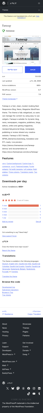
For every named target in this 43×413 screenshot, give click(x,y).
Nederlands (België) (18, 269)
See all (38, 221)
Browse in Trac (7, 292)
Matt (5, 365)
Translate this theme (9, 276)
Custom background (14, 163)
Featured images (22, 166)
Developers (6, 350)
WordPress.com (9, 361)
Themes (5, 10)
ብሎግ (4, 163)
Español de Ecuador (17, 266)
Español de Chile (25, 264)
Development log (8, 287)
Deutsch (5, 264)
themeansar (10, 31)
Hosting (5, 332)
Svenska (14, 272)
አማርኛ (9, 383)
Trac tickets (6, 295)
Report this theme (8, 250)
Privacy (5, 335)
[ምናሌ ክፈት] (39, 3)
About (4, 324)
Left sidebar (28, 169)
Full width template (16, 169)
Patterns (26, 335)
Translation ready (26, 172)
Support (5, 347)
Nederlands (30, 269)
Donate (27, 350)
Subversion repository (10, 290)
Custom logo (27, 163)
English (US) (13, 264)
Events (25, 347)
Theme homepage (9, 99)
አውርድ (32, 69)
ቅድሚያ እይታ (12, 69)
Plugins (25, 332)
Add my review (7, 221)
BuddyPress (8, 373)
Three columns (13, 172)
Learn (4, 343)
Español (28, 266)
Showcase (27, 324)
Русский (5, 272)
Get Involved (28, 343)
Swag (26, 354)
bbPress (6, 369)
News (4, 328)
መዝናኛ (13, 166)
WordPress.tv (8, 354)
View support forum (9, 236)
